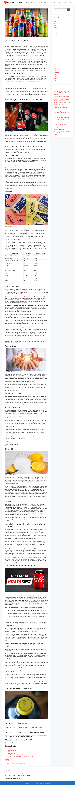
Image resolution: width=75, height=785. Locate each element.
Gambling (65, 2)
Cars (59, 2)
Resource (56, 64)
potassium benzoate (36, 151)
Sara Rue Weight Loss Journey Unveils (13, 761)
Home (27, 2)
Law (55, 50)
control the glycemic (19, 541)
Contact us (47, 783)
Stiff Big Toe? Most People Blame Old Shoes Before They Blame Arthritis (62, 93)
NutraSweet (10, 239)
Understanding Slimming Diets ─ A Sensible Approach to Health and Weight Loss (62, 112)
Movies (55, 60)
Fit (54, 31)
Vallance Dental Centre (29, 487)
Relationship (57, 62)
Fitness (55, 33)
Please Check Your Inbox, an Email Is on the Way (15, 763)
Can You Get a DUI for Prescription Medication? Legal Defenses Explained (62, 133)
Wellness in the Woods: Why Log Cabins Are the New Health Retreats (61, 124)
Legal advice (57, 52)
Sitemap (36, 783)
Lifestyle (56, 56)
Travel (55, 76)
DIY (54, 29)
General (32, 2)
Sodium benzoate (39, 399)
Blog (55, 21)
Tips (70, 2)
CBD (55, 25)
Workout (56, 78)
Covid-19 (56, 27)
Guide (55, 43)
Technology (56, 72)
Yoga (50, 2)
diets (7, 760)
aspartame (24, 296)
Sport (55, 2)
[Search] (68, 9)
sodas (12, 760)
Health (45, 2)
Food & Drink (39, 2)
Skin (55, 66)
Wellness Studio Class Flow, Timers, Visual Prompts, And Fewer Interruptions (60, 108)
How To (56, 49)
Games (55, 39)
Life (55, 54)
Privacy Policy (42, 783)
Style (55, 70)
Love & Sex (56, 58)
